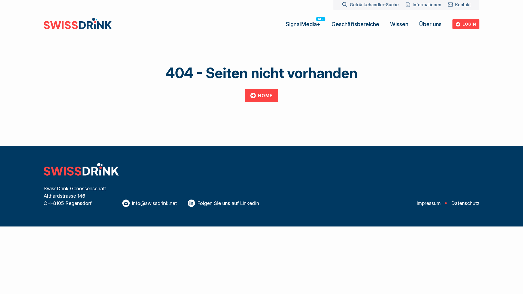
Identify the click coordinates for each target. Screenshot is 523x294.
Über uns (430, 24)
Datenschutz (465, 203)
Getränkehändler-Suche (374, 4)
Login (469, 24)
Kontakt (463, 4)
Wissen (399, 24)
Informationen (427, 4)
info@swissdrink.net (154, 203)
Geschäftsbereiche (355, 24)
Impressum (428, 203)
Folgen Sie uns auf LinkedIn (228, 203)
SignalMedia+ (303, 24)
